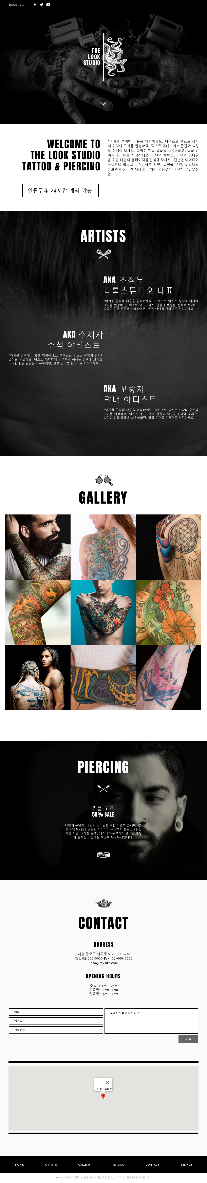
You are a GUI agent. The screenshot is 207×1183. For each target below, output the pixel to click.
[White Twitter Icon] (41, 4)
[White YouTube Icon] (48, 4)
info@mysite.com (104, 963)
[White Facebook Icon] (35, 4)
